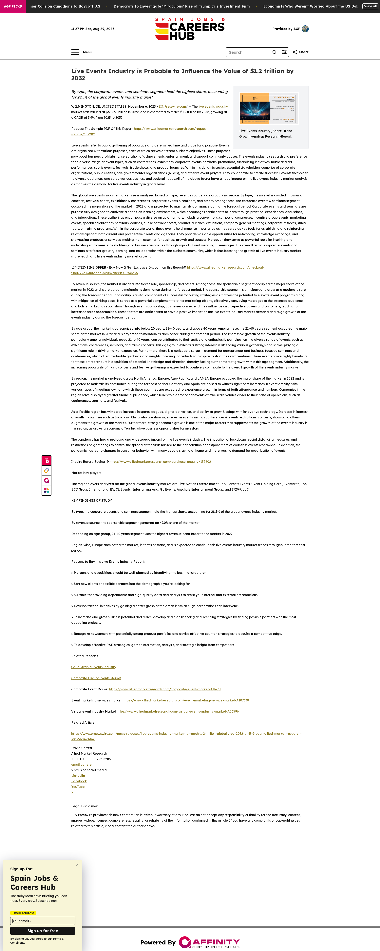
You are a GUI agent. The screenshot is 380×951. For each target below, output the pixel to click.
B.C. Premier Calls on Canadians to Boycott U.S (57, 6)
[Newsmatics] (46, 490)
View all (370, 6)
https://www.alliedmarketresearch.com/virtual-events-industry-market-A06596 (178, 711)
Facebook (79, 781)
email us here (81, 764)
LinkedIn (78, 776)
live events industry (213, 106)
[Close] (77, 865)
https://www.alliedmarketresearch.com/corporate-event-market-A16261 (165, 689)
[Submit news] (46, 461)
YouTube (78, 787)
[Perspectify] (46, 471)
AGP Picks (13, 6)
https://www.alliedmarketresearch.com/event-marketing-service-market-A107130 (186, 700)
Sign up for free (43, 930)
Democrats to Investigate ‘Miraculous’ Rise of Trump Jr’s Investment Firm (182, 6)
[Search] (274, 52)
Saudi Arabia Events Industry (93, 667)
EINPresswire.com (172, 106)
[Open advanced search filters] (284, 52)
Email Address (23, 913)
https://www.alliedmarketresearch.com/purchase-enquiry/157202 (160, 462)
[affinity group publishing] (46, 480)
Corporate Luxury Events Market (96, 678)
